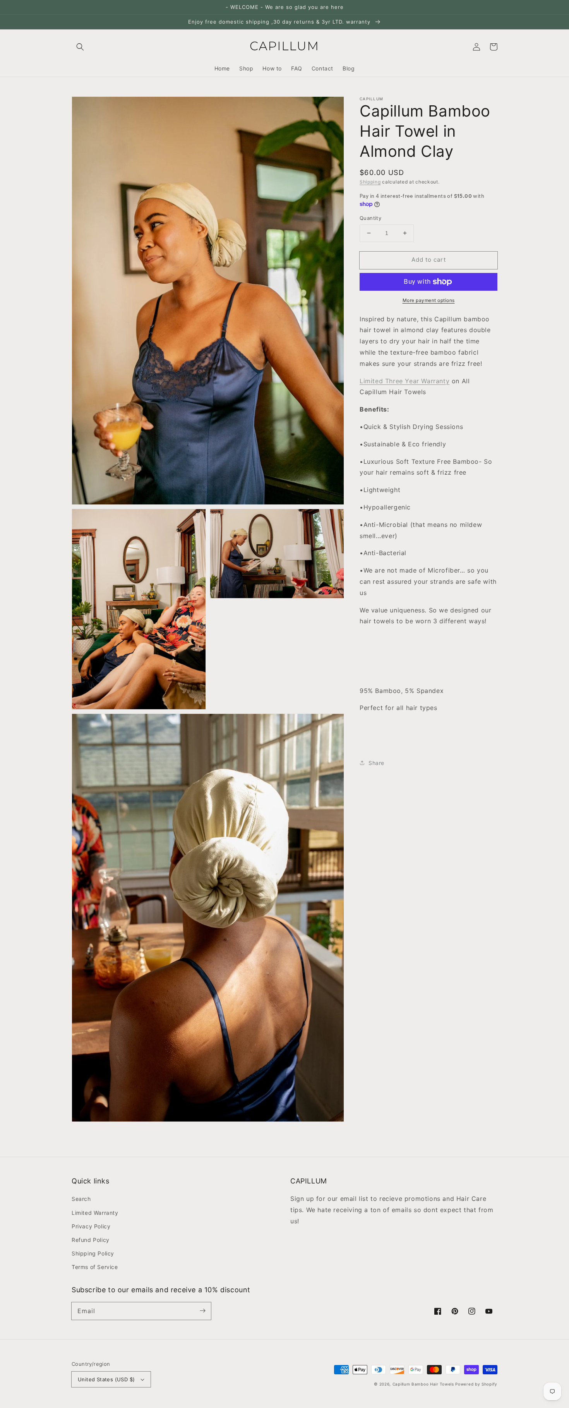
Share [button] (376, 763)
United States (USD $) (106, 1379)
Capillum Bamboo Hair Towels (423, 1384)
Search (81, 1198)
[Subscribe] (202, 1310)
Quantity (370, 218)
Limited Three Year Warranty (404, 381)
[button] (80, 46)
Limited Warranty (95, 1212)
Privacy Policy (91, 1226)
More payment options (429, 300)
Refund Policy (91, 1240)
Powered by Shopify (476, 1384)
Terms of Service (95, 1267)
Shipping (370, 182)
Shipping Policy (93, 1253)
